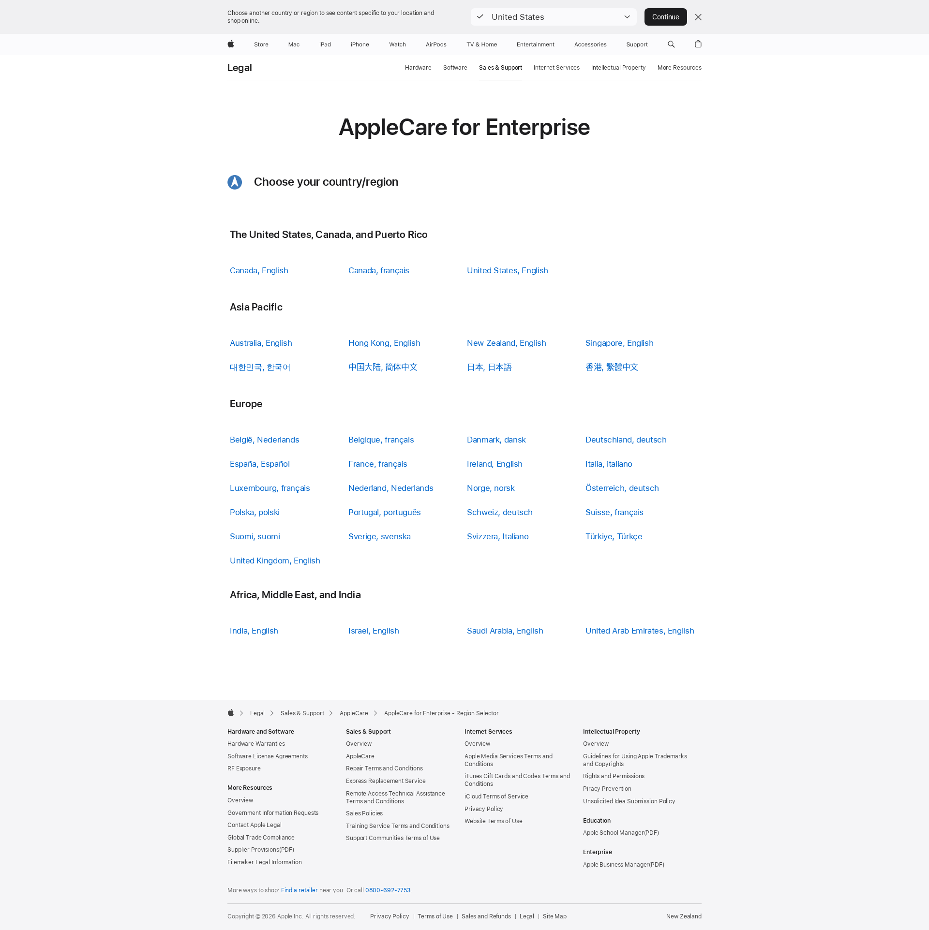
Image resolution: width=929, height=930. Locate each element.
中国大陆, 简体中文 (382, 367)
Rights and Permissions (613, 776)
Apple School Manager (613, 832)
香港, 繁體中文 (611, 367)
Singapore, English (619, 343)
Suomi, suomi (255, 536)
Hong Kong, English (384, 343)
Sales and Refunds (486, 916)
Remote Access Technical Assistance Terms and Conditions (395, 797)
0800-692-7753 (388, 890)
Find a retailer (299, 890)
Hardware (418, 67)
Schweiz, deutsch (500, 512)
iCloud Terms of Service (496, 796)
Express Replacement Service (386, 781)
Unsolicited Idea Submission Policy (629, 801)
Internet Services (557, 67)
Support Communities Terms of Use (393, 838)
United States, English (507, 270)
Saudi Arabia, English (505, 630)
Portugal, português (384, 512)
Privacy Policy (483, 809)
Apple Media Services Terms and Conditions (508, 760)
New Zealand (684, 916)
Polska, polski (255, 512)
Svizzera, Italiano (497, 536)
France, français (377, 464)
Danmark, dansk (496, 439)
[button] (553, 17)
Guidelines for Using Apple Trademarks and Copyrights (635, 760)
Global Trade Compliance (261, 837)
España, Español (259, 464)
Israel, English (373, 630)
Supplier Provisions (253, 849)
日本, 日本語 (489, 367)
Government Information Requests (272, 813)
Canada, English (259, 270)
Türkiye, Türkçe (613, 536)
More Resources (680, 67)
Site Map (555, 916)
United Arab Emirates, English (639, 630)
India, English (254, 630)
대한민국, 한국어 (260, 367)
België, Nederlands (264, 439)
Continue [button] (665, 17)
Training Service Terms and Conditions (398, 826)
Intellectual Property (618, 67)
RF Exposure (244, 768)
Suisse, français (614, 512)
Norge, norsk (491, 488)
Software (455, 67)
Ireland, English (495, 464)
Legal (239, 68)
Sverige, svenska (379, 536)
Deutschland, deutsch (626, 439)
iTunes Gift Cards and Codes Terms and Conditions (517, 780)
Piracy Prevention (607, 788)
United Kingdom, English (275, 560)
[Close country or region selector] (698, 17)
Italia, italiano (608, 464)
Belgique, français (381, 439)
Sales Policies (364, 813)
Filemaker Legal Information (264, 862)
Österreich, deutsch (622, 488)
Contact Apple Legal (254, 825)
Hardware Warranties (256, 743)
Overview (240, 800)
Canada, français (378, 270)
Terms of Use (435, 916)
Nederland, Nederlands (390, 488)
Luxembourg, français (270, 488)
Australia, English (261, 343)
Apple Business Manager (616, 864)
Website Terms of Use (493, 821)
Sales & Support (500, 67)
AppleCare (360, 756)
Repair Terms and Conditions (384, 768)
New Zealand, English (506, 343)
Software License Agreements (267, 756)
